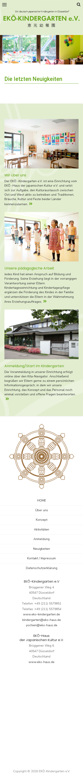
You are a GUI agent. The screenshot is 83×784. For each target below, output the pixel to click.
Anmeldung (41, 539)
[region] (41, 50)
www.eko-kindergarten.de (41, 614)
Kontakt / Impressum (41, 558)
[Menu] (4, 4)
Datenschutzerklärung (41, 568)
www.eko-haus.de (41, 662)
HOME (41, 500)
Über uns (41, 510)
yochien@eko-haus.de (41, 625)
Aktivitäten (41, 529)
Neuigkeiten (41, 549)
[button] (38, 60)
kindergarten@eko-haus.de (41, 620)
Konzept (41, 520)
